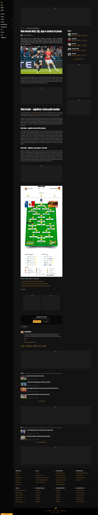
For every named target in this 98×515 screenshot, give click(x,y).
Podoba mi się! (37, 321)
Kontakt (54, 510)
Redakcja (49, 510)
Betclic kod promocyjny (80, 499)
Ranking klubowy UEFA (39, 475)
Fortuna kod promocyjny (80, 492)
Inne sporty (2, 21)
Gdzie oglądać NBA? (79, 475)
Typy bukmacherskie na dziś (20, 501)
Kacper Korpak (29, 379)
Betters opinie (58, 501)
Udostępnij (25, 326)
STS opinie (57, 492)
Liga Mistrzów (18, 479)
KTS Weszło (2, 32)
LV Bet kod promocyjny (80, 494)
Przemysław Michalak (75, 48)
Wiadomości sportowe (18, 470)
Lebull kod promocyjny (80, 497)
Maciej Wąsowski (27, 332)
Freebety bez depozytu (19, 494)
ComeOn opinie (58, 490)
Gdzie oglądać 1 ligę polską (60, 475)
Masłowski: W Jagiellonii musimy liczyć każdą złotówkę (33, 281)
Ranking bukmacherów (19, 497)
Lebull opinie (38, 497)
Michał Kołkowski (29, 433)
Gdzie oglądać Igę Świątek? (80, 477)
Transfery (2, 16)
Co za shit (46, 321)
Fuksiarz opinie (38, 501)
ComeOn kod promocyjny (80, 501)
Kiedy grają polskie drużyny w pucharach (42, 477)
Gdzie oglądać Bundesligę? (60, 484)
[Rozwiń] (12, 19)
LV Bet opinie (38, 494)
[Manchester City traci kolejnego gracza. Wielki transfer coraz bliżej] (41, 384)
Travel (2, 29)
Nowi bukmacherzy (19, 499)
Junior (2, 35)
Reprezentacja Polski (19, 477)
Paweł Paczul (74, 43)
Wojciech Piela (29, 385)
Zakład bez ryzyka (19, 492)
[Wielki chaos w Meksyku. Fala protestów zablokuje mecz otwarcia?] (41, 438)
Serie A (85, 54)
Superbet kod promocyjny (80, 490)
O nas (46, 510)
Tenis (82, 40)
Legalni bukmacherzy (4, 24)
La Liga (82, 54)
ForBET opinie (58, 497)
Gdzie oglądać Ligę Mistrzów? (61, 477)
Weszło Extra (2, 14)
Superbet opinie (38, 492)
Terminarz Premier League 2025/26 (41, 479)
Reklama (58, 510)
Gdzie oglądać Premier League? (61, 479)
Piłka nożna (2, 19)
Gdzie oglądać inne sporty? (79, 470)
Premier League (74, 54)
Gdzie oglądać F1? (79, 479)
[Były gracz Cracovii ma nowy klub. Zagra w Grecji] (41, 377)
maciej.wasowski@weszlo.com (29, 342)
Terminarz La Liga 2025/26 (40, 482)
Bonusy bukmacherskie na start (21, 490)
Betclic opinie (38, 499)
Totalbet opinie (58, 494)
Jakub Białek (74, 53)
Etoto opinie (58, 499)
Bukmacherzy (17, 488)
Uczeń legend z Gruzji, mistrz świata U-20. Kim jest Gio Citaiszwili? (35, 283)
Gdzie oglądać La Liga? (60, 482)
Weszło (25, 28)
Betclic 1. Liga (18, 475)
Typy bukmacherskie (4, 27)
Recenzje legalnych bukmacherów (40, 488)
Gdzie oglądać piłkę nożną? (59, 470)
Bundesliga (78, 54)
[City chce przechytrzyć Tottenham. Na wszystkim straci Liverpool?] (41, 396)
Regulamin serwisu (63, 510)
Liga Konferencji (18, 482)
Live (82, 45)
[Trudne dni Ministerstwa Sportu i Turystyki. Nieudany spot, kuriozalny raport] (41, 432)
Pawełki (85, 40)
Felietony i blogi (74, 40)
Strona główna (22, 28)
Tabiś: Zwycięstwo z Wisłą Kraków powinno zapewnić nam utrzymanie (36, 285)
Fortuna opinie (38, 490)
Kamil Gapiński (74, 38)
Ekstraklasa (85, 45)
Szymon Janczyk (74, 34)
